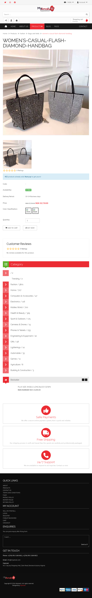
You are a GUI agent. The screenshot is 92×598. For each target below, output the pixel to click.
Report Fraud (8, 500)
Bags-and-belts (33, 33)
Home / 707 (16, 290)
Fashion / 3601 (17, 284)
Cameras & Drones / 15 (21, 324)
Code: (5, 184)
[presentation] (86, 150)
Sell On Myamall (9, 511)
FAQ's (56, 26)
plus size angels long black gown (34, 387)
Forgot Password (9, 518)
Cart (4, 520)
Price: (5, 203)
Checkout (6, 523)
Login (5, 513)
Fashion (22, 33)
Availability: (7, 190)
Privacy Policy (8, 497)
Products (36, 26)
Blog (48, 26)
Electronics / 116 (18, 301)
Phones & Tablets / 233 (21, 330)
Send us (84, 544)
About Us (23, 26)
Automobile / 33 (18, 353)
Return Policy (8, 502)
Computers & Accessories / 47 (24, 296)
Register (6, 516)
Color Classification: (10, 209)
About (5, 486)
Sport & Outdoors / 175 (21, 319)
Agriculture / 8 (17, 364)
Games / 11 (16, 359)
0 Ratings (20, 170)
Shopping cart (78, 20)
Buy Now (30, 228)
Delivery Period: (8, 196)
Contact (83, 26)
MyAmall (23, 585)
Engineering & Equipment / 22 (24, 336)
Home (13, 26)
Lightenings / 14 (18, 347)
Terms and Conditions (11, 493)
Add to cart (12, 228)
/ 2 (12, 273)
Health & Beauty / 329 (20, 313)
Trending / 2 (17, 279)
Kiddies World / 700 (19, 307)
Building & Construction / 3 (22, 370)
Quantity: (6, 220)
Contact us (7, 490)
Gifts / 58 (15, 342)
